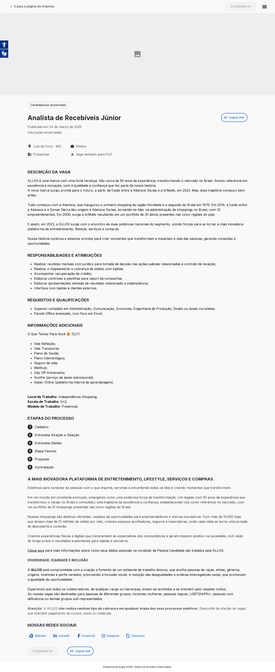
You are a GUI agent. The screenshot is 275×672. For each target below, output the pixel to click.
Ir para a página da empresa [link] (34, 6)
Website (40, 635)
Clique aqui (36, 550)
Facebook (88, 635)
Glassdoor (138, 635)
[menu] (264, 6)
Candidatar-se (241, 6)
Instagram (113, 635)
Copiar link (236, 117)
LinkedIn (63, 635)
